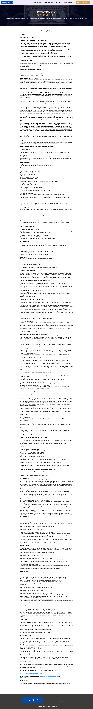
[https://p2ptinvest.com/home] (7, 2)
